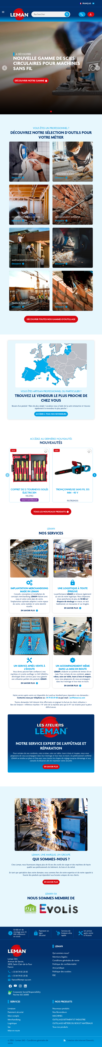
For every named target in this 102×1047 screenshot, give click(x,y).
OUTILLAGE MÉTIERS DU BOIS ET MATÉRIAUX (72, 1023)
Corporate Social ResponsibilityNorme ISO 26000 (27, 993)
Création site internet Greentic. (80, 1040)
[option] (51, 68)
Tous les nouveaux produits (51, 511)
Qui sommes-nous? (60, 953)
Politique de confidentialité (64, 964)
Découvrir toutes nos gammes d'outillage (51, 319)
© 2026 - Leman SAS (17, 1040)
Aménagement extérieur (24, 262)
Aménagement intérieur (67, 219)
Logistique (12, 1023)
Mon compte (13, 1016)
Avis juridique (58, 968)
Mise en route (14, 1030)
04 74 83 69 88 (52, 698)
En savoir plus (28, 610)
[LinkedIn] (25, 986)
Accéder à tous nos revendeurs (51, 414)
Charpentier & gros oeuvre (26, 219)
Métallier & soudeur (65, 262)
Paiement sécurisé (16, 1012)
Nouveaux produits (60, 1008)
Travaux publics (20, 305)
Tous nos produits (60, 1027)
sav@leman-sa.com (77, 698)
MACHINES (57, 1016)
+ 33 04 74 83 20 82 (20, 975)
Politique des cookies (61, 971)
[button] (82, 14)
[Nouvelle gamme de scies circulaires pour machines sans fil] (51, 111)
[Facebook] (10, 986)
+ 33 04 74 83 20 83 (20, 972)
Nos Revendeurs (59, 1012)
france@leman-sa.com (21, 979)
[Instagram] (20, 986)
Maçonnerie (61, 305)
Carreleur (17, 176)
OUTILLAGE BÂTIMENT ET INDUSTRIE (68, 1019)
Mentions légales (59, 957)
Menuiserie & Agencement (68, 176)
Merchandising (14, 1019)
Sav (9, 1027)
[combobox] (86, 3)
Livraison (11, 1008)
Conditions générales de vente (65, 960)
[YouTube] (15, 986)
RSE (54, 975)
